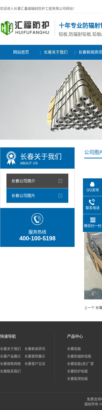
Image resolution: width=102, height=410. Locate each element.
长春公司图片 (23, 195)
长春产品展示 (10, 356)
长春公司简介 (23, 181)
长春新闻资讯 (35, 349)
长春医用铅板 (77, 379)
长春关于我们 (56, 52)
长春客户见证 (35, 364)
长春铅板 (74, 349)
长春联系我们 (10, 371)
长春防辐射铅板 (79, 356)
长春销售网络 (10, 364)
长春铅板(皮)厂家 (80, 364)
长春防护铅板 (77, 371)
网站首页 (21, 52)
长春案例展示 (35, 356)
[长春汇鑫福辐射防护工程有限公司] (26, 35)
